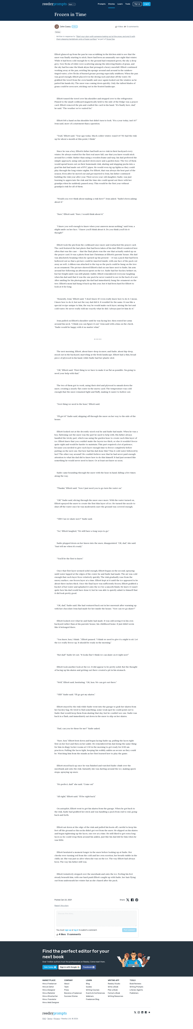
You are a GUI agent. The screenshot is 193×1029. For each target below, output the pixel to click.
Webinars (90, 996)
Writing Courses (92, 990)
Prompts (102, 4)
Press (66, 990)
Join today (48, 967)
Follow (74, 26)
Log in (146, 4)
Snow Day (110, 39)
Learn (120, 4)
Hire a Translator (49, 999)
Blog (88, 984)
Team (66, 987)
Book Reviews (135, 984)
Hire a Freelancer (49, 984)
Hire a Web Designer (50, 1002)
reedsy (54, 4)
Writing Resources (115, 996)
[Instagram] (138, 1012)
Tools (127, 4)
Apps (70, 4)
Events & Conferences (95, 993)
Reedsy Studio (114, 984)
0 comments (132, 26)
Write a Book (113, 987)
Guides (89, 987)
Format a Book (114, 993)
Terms (49, 1019)
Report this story (62, 906)
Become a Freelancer (73, 993)
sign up (68, 930)
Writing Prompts (136, 987)
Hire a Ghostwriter (50, 996)
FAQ (44, 1019)
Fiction (57, 32)
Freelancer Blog (92, 999)
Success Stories (71, 996)
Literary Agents (136, 990)
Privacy (57, 1019)
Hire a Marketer (48, 993)
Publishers (134, 993)
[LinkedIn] (142, 1012)
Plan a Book (113, 990)
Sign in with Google (68, 967)
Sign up (137, 4)
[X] (135, 1012)
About (66, 984)
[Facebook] (146, 1012)
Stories (111, 4)
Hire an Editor (48, 987)
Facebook (87, 967)
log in (76, 930)
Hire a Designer (48, 990)
